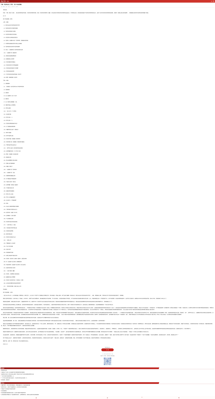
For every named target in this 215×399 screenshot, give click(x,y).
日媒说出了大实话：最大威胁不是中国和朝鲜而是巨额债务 (13, 372)
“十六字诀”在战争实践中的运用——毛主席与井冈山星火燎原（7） (14, 377)
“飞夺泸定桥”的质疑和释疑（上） (7, 376)
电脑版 (8, 1)
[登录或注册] (213, 1)
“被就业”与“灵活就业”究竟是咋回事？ (8, 388)
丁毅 (3, 6)
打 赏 (107, 349)
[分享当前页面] (178, 398)
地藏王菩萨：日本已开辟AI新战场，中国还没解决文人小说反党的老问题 (15, 385)
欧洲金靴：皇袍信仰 (5, 379)
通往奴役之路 (4, 370)
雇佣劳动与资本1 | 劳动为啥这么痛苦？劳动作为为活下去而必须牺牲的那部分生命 (17, 374)
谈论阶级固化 (4, 390)
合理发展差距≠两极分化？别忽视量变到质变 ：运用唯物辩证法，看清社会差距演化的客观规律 (20, 394)
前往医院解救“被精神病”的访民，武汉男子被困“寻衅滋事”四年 (13, 392)
